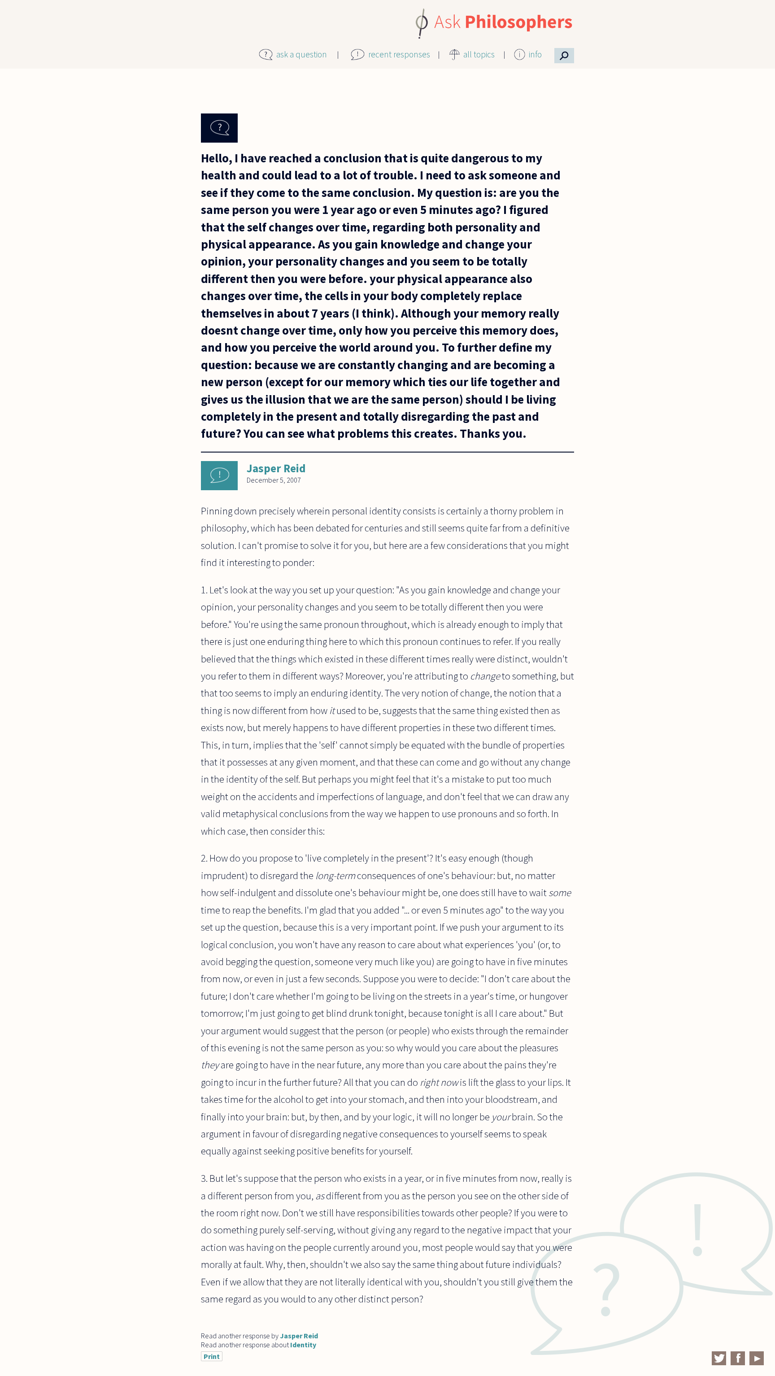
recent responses (399, 54)
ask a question (301, 54)
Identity (303, 1344)
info (535, 54)
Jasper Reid (276, 468)
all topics (479, 54)
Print (212, 1356)
